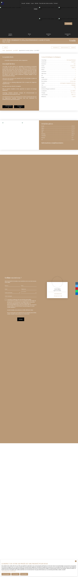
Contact (56, 3)
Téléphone (23, 289)
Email (6, 289)
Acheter (28, 3)
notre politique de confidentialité (9, 571)
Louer (32, 3)
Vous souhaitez (23, 291)
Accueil (23, 3)
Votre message (8, 296)
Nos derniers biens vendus (46, 3)
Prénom (6, 285)
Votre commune (8, 292)
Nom (22, 285)
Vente (3, 50)
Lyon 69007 (15, 50)
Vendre (36, 3)
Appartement (9, 50)
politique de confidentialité (23, 314)
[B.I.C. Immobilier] (2, 3)
